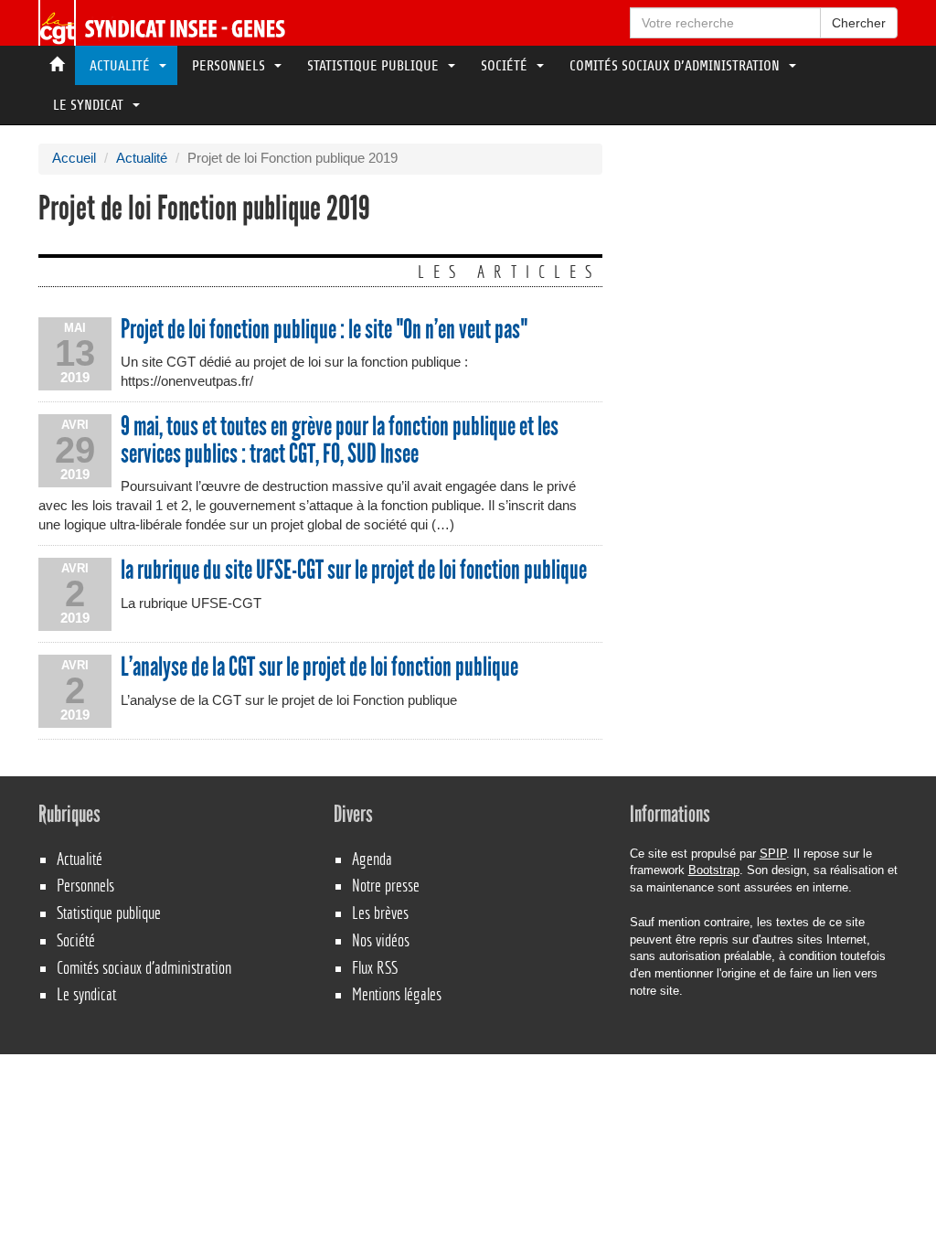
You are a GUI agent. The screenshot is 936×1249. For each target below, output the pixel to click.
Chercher (859, 23)
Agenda (372, 859)
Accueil (74, 158)
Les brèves (380, 913)
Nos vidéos (381, 940)
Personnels (230, 66)
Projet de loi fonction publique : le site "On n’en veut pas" (324, 330)
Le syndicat (90, 105)
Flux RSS (375, 967)
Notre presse (386, 885)
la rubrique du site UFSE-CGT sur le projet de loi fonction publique (354, 570)
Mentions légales (396, 994)
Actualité (121, 66)
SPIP (773, 853)
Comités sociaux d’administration (676, 66)
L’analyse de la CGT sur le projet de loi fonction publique (319, 667)
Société (506, 66)
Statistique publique (374, 66)
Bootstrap (713, 870)
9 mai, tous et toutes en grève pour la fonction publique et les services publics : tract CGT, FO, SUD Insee (339, 440)
